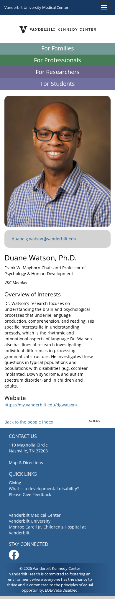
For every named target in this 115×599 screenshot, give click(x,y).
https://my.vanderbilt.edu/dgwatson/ (40, 405)
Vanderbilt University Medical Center (36, 7)
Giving (15, 482)
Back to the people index (28, 422)
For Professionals (57, 60)
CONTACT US (23, 436)
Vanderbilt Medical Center (35, 515)
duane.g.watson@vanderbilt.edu (44, 239)
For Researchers (58, 72)
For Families (57, 48)
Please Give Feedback (30, 494)
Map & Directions (26, 462)
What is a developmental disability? (44, 488)
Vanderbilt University (29, 521)
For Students (57, 84)
